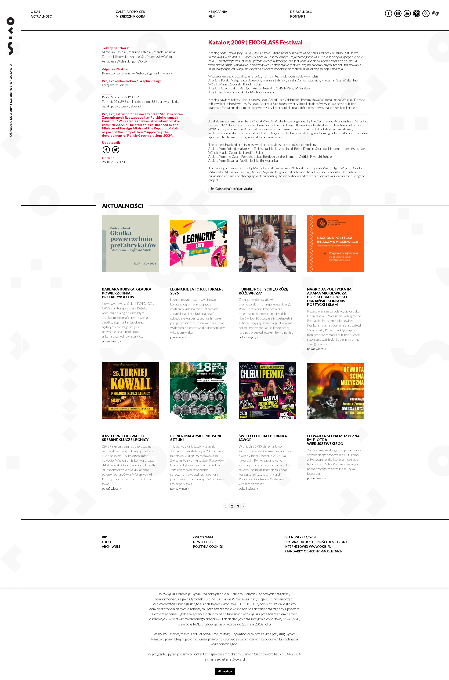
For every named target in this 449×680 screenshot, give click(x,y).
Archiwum (111, 546)
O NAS (35, 12)
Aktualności (42, 16)
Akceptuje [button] (225, 671)
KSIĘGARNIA (217, 12)
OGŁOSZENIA (203, 537)
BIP (104, 537)
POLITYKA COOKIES (208, 546)
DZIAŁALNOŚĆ (301, 12)
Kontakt (297, 16)
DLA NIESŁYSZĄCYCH (300, 537)
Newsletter (203, 542)
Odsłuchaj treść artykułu (233, 189)
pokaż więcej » (111, 341)
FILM (211, 16)
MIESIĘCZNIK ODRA (130, 16)
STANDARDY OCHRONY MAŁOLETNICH (313, 551)
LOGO (106, 542)
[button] (443, 48)
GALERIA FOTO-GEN (130, 12)
